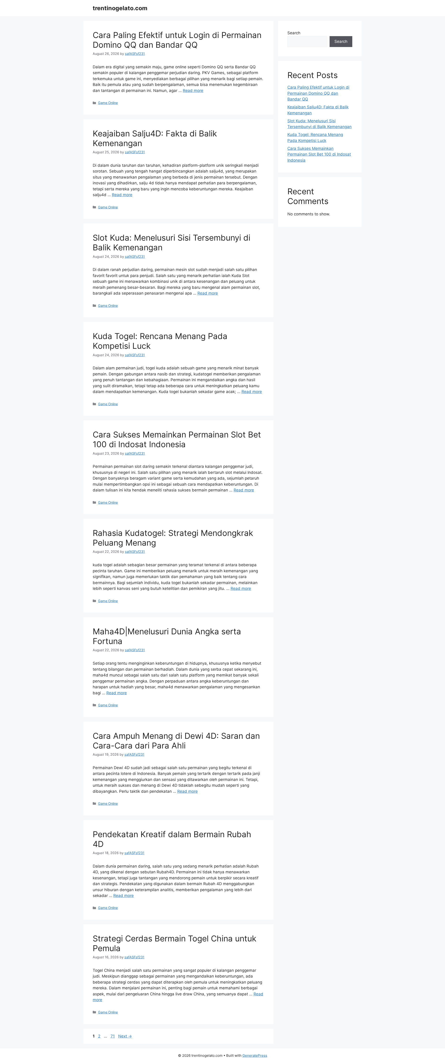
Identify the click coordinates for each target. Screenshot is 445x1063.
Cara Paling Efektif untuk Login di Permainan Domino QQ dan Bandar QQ (177, 40)
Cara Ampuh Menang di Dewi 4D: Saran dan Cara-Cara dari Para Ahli (176, 740)
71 (113, 1036)
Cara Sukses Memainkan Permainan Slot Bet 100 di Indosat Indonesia (177, 439)
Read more (193, 90)
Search (293, 33)
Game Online (108, 103)
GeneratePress (254, 1055)
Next (125, 1036)
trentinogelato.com (120, 8)
